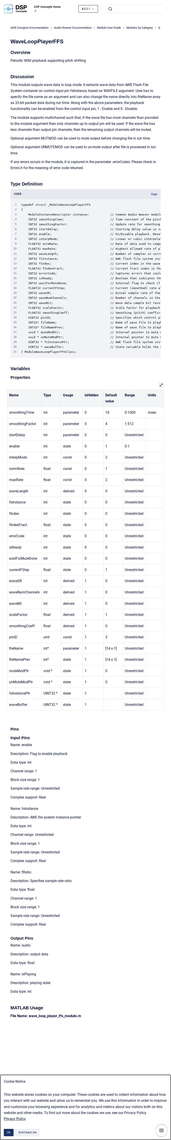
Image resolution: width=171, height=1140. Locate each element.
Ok (8, 1132)
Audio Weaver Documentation (73, 27)
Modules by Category (139, 27)
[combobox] (136, 9)
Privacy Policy (15, 1119)
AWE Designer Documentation (29, 27)
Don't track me (27, 1132)
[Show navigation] (161, 1130)
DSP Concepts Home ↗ (47, 9)
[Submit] (110, 8)
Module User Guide (109, 27)
